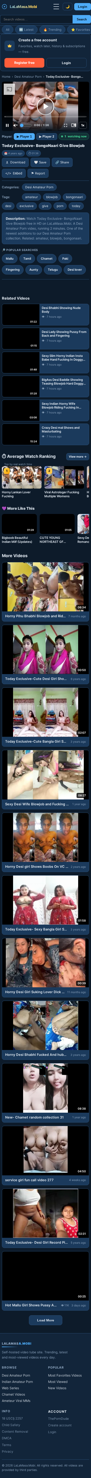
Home (6, 76)
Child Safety (11, 1425)
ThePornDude (58, 1418)
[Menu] (56, 6)
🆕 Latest (26, 29)
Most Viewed (58, 1382)
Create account (60, 1425)
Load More (45, 1320)
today (76, 206)
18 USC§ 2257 (12, 1418)
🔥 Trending (52, 29)
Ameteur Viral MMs (16, 1401)
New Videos (57, 1388)
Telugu (53, 269)
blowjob (52, 197)
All (7, 29)
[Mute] (15, 125)
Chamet (46, 258)
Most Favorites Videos (65, 1375)
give (45, 206)
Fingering (13, 269)
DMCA (6, 1438)
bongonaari (74, 197)
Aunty (33, 269)
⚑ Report (38, 173)
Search (82, 19)
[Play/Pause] (7, 125)
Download (17, 162)
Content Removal (15, 1431)
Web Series (10, 1388)
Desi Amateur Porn (28, 76)
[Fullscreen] (66, 125)
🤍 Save (40, 162)
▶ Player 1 (24, 136)
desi (8, 206)
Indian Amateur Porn (17, 1382)
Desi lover (75, 269)
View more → (78, 456)
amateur (31, 197)
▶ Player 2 (46, 136)
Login (82, 6)
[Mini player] (74, 125)
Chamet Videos (13, 1394)
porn (60, 206)
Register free (24, 63)
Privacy (7, 1451)
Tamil (27, 258)
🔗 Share (62, 162)
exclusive (27, 206)
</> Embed (13, 173)
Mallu (10, 258)
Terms (6, 1445)
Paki (65, 258)
